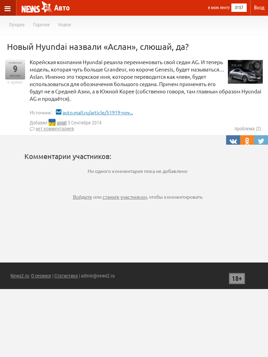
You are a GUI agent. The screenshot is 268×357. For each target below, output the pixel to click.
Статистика (66, 276)
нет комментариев (55, 128)
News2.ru (19, 276)
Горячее (41, 25)
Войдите (82, 196)
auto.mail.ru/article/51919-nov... (97, 112)
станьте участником (125, 196)
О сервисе (41, 276)
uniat (62, 123)
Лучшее (17, 25)
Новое (64, 25)
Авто (62, 7)
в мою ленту (219, 7)
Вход (259, 8)
